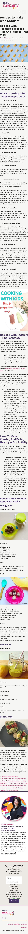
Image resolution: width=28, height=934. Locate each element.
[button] (20, 12)
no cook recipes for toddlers (14, 788)
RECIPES (15, 776)
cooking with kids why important (10, 781)
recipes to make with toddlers (9, 790)
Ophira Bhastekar (7, 824)
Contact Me (24, 927)
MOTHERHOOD (6, 776)
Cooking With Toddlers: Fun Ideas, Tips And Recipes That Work (14, 30)
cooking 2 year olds (8, 778)
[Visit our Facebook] (2, 918)
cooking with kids (20, 778)
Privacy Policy (14, 898)
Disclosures (24, 924)
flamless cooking (19, 783)
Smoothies (8, 368)
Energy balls (16, 368)
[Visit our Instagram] (5, 918)
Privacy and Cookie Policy (14, 924)
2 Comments (8, 38)
